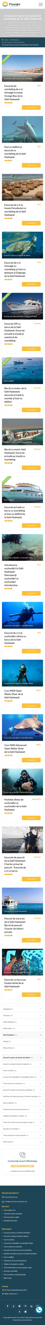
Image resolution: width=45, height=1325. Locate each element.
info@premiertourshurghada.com (16, 1201)
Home (6, 40)
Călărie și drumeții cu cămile (15, 1116)
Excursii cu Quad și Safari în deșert (17, 1064)
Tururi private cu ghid (11, 1217)
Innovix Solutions (26, 1320)
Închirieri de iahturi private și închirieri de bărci (21, 1096)
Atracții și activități (11, 1129)
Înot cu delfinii (9, 1103)
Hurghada (8, 1009)
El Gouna (7, 1015)
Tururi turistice (9, 1071)
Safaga (7, 1041)
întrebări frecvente (10, 1221)
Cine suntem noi (9, 1210)
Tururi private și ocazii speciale (15, 1135)
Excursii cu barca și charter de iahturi (13, 42)
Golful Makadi (9, 1022)
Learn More (31, 107)
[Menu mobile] (40, 5)
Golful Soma (9, 1028)
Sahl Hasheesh (14, 40)
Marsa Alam (9, 1048)
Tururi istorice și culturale (14, 1083)
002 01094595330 (22, 1166)
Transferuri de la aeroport (13, 1214)
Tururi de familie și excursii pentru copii (18, 1122)
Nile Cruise (8, 1142)
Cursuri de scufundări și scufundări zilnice (19, 1077)
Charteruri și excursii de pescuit (16, 1109)
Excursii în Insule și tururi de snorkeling (19, 1090)
